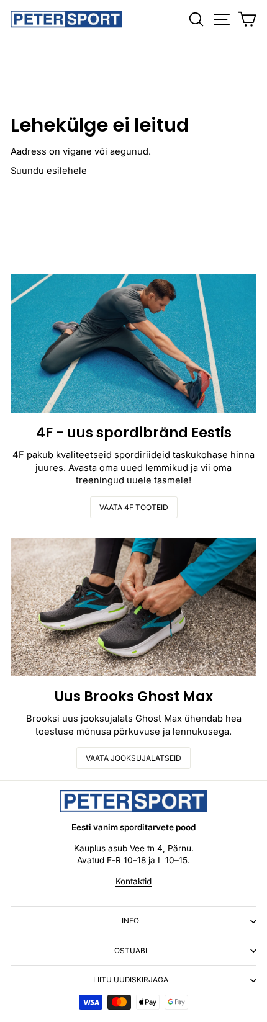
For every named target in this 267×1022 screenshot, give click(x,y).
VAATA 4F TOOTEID (133, 507)
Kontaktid (133, 881)
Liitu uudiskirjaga (130, 979)
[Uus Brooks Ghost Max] (133, 607)
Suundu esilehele (49, 170)
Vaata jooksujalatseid (133, 758)
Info (130, 921)
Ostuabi (130, 950)
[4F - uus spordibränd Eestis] (133, 343)
